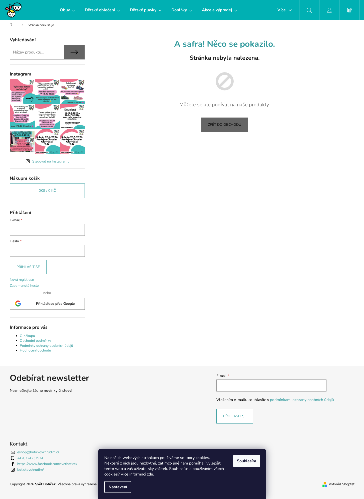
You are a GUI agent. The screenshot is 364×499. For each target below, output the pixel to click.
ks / (47, 190)
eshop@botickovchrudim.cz (38, 452)
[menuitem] (67, 10)
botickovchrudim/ (30, 469)
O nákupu (27, 336)
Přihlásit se (28, 266)
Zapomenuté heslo (24, 285)
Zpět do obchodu (224, 124)
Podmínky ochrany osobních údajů (46, 345)
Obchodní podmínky (35, 340)
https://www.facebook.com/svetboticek (47, 464)
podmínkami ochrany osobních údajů (302, 399)
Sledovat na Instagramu (51, 161)
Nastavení (118, 487)
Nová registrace (22, 279)
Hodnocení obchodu (35, 350)
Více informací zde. (137, 474)
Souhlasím (246, 461)
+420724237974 (30, 458)
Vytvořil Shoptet (341, 484)
